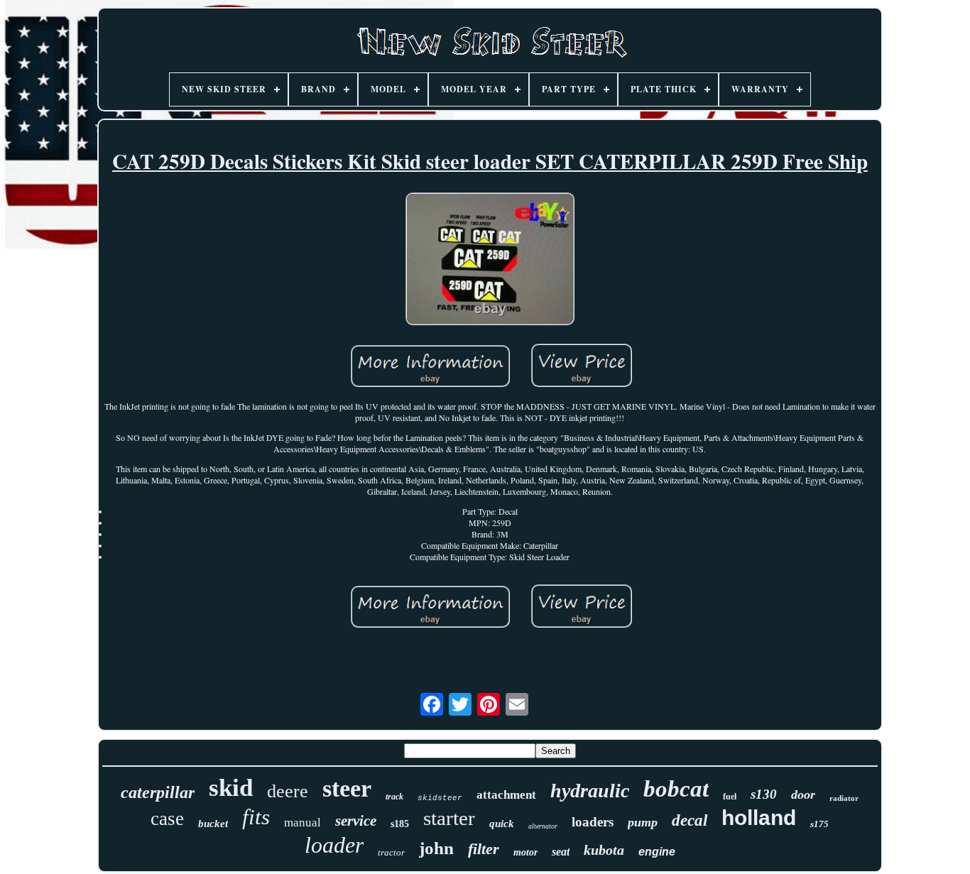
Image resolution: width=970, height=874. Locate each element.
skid (231, 788)
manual (302, 822)
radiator (844, 798)
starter (449, 818)
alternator (542, 826)
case (167, 818)
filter (483, 849)
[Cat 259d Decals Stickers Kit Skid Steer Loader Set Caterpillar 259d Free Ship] (490, 260)
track (394, 797)
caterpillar (158, 792)
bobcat (676, 789)
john (436, 848)
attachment (506, 795)
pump (643, 822)
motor (525, 852)
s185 (400, 824)
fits (256, 816)
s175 (819, 824)
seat (561, 852)
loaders (593, 821)
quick (501, 823)
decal (689, 820)
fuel (729, 797)
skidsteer (440, 798)
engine (656, 852)
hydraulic (589, 791)
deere (287, 791)
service (355, 820)
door (803, 794)
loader (334, 845)
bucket (213, 823)
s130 (764, 794)
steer (346, 788)
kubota (604, 850)
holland (758, 817)
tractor (391, 852)
